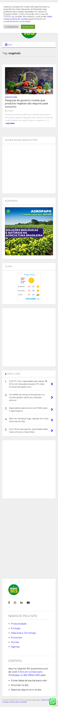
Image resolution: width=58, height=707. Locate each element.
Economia (16, 637)
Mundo (15, 642)
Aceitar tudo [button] (28, 27)
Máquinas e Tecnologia (23, 633)
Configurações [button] (11, 27)
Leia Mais (10, 123)
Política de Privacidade (18, 702)
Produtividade (19, 623)
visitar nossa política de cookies (27, 17)
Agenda (15, 646)
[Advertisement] (29, 337)
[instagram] (15, 602)
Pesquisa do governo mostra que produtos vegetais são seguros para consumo (26, 103)
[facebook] (9, 602)
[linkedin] (21, 602)
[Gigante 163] (29, 37)
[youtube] (28, 602)
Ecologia (15, 628)
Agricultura (11, 97)
